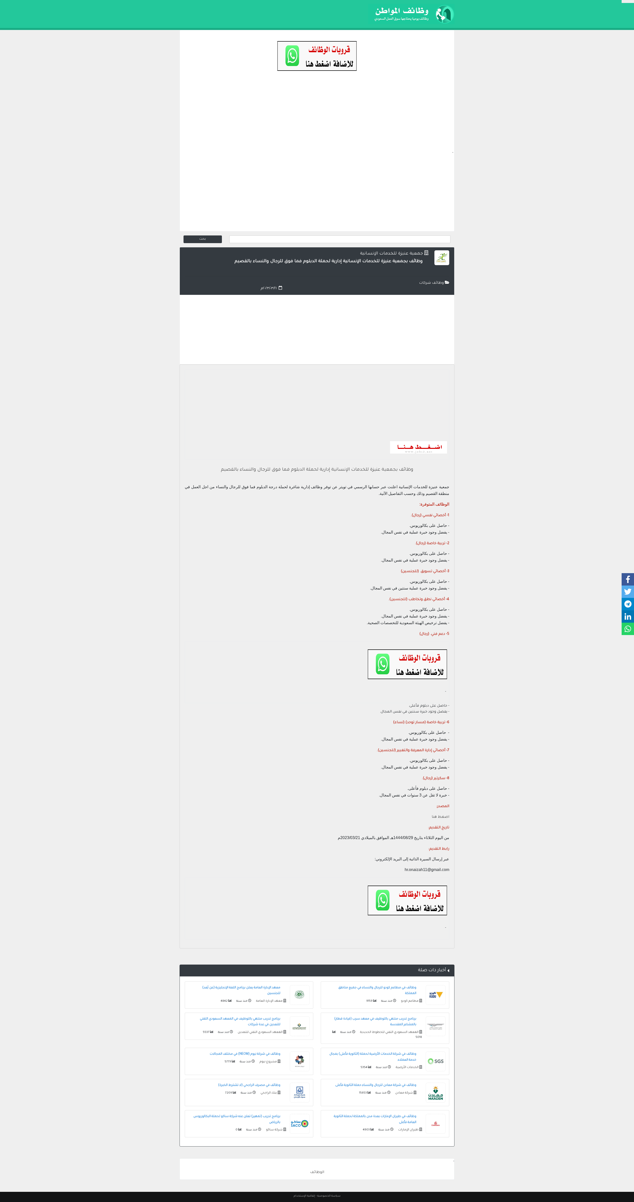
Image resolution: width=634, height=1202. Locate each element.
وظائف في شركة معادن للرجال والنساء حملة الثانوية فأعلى (375, 1085)
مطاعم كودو (409, 1001)
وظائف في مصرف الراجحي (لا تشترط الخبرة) (249, 1085)
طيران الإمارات (408, 1130)
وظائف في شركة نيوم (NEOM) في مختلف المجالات (245, 1054)
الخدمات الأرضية (407, 1067)
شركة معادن (404, 1093)
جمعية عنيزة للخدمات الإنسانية (391, 254)
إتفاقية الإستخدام (304, 1196)
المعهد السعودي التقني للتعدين (260, 1032)
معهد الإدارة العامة (269, 1001)
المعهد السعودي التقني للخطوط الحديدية (389, 1032)
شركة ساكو (274, 1130)
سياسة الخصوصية (329, 1196)
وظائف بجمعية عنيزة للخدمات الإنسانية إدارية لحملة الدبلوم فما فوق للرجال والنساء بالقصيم (317, 469)
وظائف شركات (432, 283)
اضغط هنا (440, 817)
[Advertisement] (317, 115)
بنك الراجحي (268, 1093)
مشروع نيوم (268, 1062)
